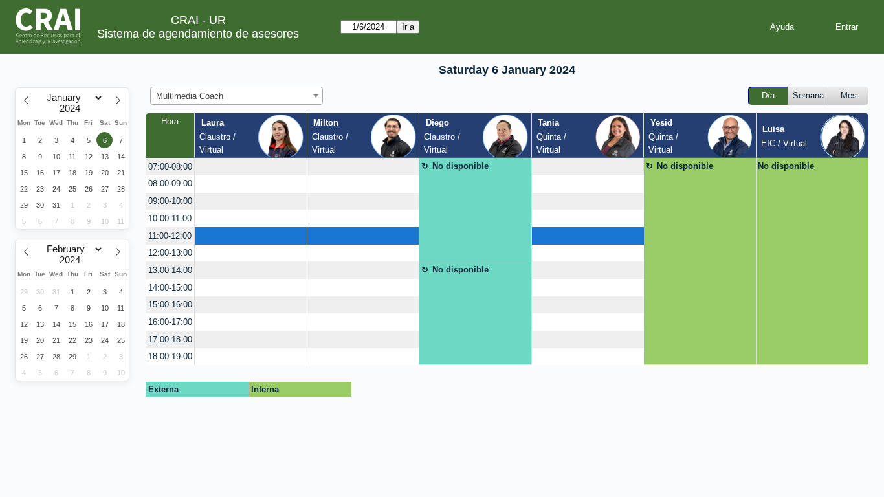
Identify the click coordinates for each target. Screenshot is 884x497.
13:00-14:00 (170, 270)
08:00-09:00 (170, 183)
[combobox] (236, 96)
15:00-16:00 (170, 304)
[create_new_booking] (250, 166)
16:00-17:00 (170, 322)
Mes (849, 95)
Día (768, 95)
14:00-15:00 (170, 288)
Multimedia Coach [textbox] (189, 96)
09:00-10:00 (170, 201)
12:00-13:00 (170, 253)
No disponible (460, 166)
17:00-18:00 (170, 339)
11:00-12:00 (170, 236)
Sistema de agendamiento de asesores (198, 33)
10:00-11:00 (170, 218)
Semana (808, 95)
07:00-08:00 (170, 166)
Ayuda (782, 27)
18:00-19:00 (170, 356)
